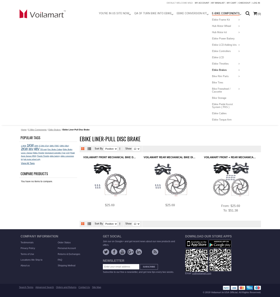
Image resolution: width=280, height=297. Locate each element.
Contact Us (84, 287)
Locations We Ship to (31, 260)
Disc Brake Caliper (54, 149)
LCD (68, 153)
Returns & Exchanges (69, 254)
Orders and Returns (66, 287)
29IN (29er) (64, 146)
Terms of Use (27, 254)
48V (36, 149)
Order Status (64, 242)
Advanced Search (44, 287)
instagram (147, 253)
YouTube (122, 252)
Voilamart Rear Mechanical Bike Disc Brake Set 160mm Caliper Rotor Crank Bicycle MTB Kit (170, 157)
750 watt (43, 149)
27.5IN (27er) (44, 146)
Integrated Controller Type (55, 153)
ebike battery (55, 156)
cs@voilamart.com (201, 273)
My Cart (231, 3)
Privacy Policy (28, 248)
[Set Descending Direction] (119, 148)
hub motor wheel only (31, 159)
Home (23, 130)
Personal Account (67, 248)
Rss (155, 252)
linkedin (139, 252)
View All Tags (28, 163)
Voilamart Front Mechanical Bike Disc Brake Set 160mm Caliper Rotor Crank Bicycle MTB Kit (109, 157)
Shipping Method (66, 265)
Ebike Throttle (38, 153)
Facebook (114, 252)
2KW (24, 149)
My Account (202, 3)
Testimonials (27, 242)
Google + (130, 252)
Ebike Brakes (54, 130)
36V (30, 149)
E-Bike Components (37, 130)
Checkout (244, 3)
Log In (256, 3)
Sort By (99, 148)
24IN (36, 146)
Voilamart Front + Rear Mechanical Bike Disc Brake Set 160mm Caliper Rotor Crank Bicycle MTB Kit (230, 157)
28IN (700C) (54, 146)
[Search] (247, 13)
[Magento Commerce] (43, 13)
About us (25, 265)
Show (128, 148)
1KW (30, 145)
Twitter (106, 252)
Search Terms (26, 287)
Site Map (96, 287)
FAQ (60, 260)
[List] (89, 149)
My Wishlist (218, 3)
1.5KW (23, 146)
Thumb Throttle (43, 156)
